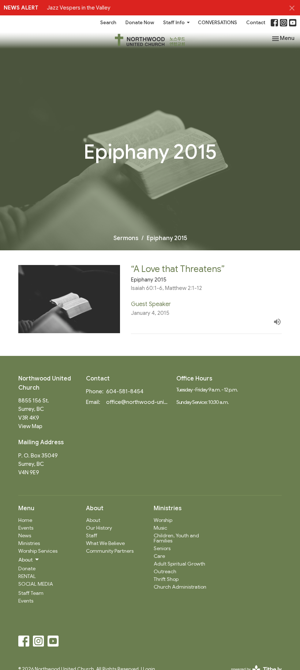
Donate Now (139, 22)
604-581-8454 (124, 391)
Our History (99, 527)
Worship (163, 520)
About (93, 520)
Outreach (165, 571)
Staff (91, 535)
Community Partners (110, 551)
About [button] (25, 559)
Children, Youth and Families (176, 538)
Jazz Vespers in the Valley (78, 7)
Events (25, 527)
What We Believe (105, 543)
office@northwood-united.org (137, 402)
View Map (30, 426)
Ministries (29, 543)
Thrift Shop (166, 579)
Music (160, 527)
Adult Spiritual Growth (179, 563)
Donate (26, 568)
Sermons (125, 238)
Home (25, 520)
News (24, 535)
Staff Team (31, 593)
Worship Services (37, 551)
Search (108, 22)
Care (159, 556)
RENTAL (27, 576)
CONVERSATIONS (217, 22)
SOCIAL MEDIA (35, 584)
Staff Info (174, 22)
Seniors (162, 548)
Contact (255, 22)
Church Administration (180, 587)
